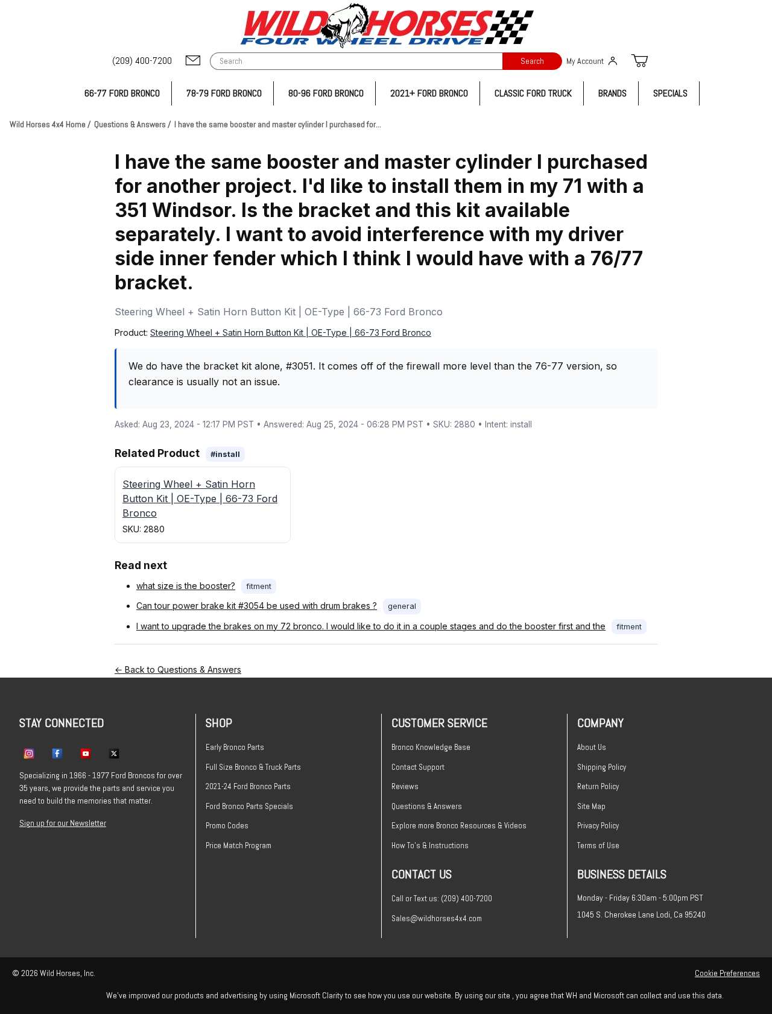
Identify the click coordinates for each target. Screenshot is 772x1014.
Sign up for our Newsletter (62, 822)
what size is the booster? (185, 586)
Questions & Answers (426, 806)
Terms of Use (598, 845)
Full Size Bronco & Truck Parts (253, 767)
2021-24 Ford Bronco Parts (248, 786)
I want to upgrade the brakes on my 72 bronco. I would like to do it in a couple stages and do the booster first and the (371, 626)
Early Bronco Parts (235, 747)
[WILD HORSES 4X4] (386, 25)
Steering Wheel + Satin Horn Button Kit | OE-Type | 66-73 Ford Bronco (290, 332)
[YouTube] (86, 753)
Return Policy (598, 786)
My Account (585, 60)
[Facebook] (57, 753)
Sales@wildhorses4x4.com (436, 918)
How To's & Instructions (430, 845)
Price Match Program (238, 845)
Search (532, 61)
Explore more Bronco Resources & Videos (459, 825)
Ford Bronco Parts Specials (249, 806)
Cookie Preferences (727, 973)
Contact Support (418, 767)
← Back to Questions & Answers (178, 669)
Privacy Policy (598, 825)
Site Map (591, 806)
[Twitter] (114, 753)
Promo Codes (227, 825)
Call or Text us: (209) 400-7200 (441, 898)
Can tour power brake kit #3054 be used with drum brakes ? (256, 605)
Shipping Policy (601, 767)
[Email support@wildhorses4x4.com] (193, 61)
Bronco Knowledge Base (430, 747)
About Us (591, 747)
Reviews (405, 786)
